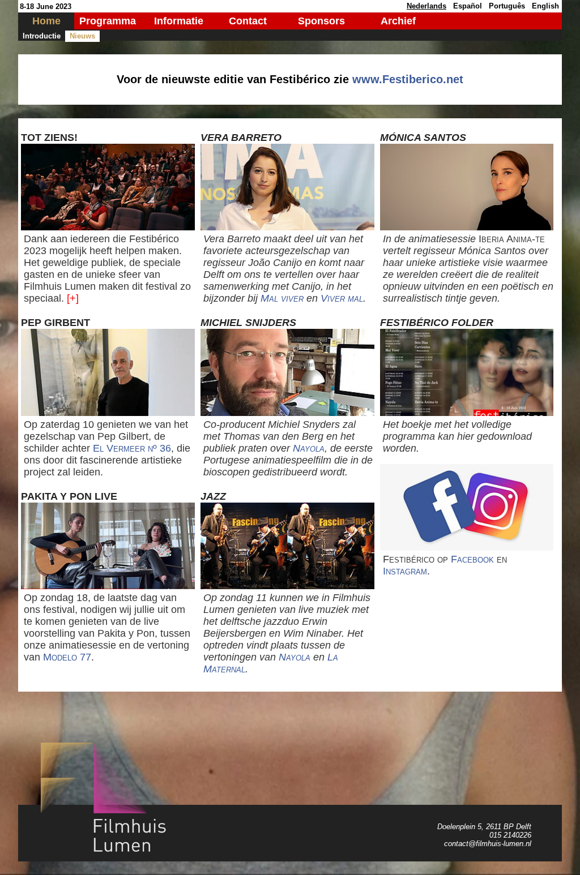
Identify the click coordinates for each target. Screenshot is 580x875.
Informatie (178, 21)
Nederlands (426, 6)
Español (467, 6)
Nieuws (82, 36)
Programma (107, 21)
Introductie (41, 36)
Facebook (472, 559)
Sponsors (321, 21)
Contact (248, 21)
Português (507, 6)
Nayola (309, 448)
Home (46, 21)
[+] (73, 298)
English (545, 6)
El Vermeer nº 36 (132, 448)
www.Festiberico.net (407, 79)
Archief (398, 21)
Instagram (405, 571)
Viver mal (342, 298)
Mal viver (282, 298)
